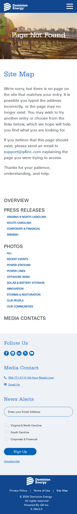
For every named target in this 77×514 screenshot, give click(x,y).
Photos (13, 246)
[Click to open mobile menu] (69, 7)
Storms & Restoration (23, 294)
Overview (16, 200)
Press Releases (24, 210)
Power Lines (16, 271)
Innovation (15, 288)
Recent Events (17, 259)
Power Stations (19, 265)
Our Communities (20, 306)
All (9, 253)
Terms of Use (42, 490)
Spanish (12, 234)
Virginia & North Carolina (26, 216)
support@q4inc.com (22, 151)
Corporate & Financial (23, 228)
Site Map (62, 490)
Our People (15, 300)
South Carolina (19, 222)
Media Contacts (25, 318)
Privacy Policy (18, 490)
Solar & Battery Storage (26, 282)
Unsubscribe (12, 461)
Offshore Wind (18, 276)
